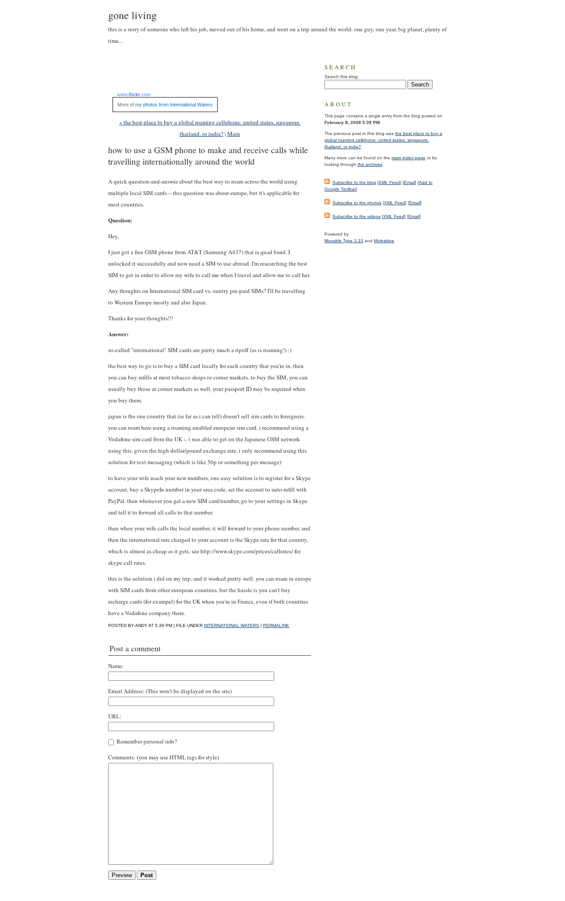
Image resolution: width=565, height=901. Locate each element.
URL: (114, 716)
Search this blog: (341, 76)
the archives (370, 164)
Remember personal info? (146, 741)
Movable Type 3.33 (343, 240)
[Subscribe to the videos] (327, 216)
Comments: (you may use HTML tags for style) (163, 757)
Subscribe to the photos (356, 202)
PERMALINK (276, 625)
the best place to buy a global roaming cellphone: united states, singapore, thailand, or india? (383, 140)
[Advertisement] (211, 74)
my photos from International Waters (174, 104)
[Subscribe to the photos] (327, 202)
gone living (132, 15)
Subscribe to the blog (354, 182)
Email (409, 182)
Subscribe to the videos (356, 216)
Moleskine (384, 240)
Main (233, 134)
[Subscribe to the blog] (327, 182)
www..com (134, 94)
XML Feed (389, 182)
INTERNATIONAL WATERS (231, 625)
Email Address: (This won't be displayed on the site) (170, 691)
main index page (409, 157)
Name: (116, 666)
